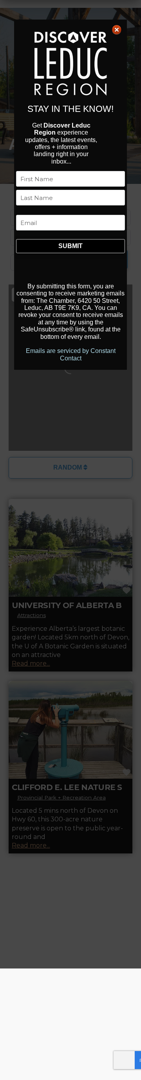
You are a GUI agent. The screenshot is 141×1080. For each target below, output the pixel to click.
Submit (70, 246)
